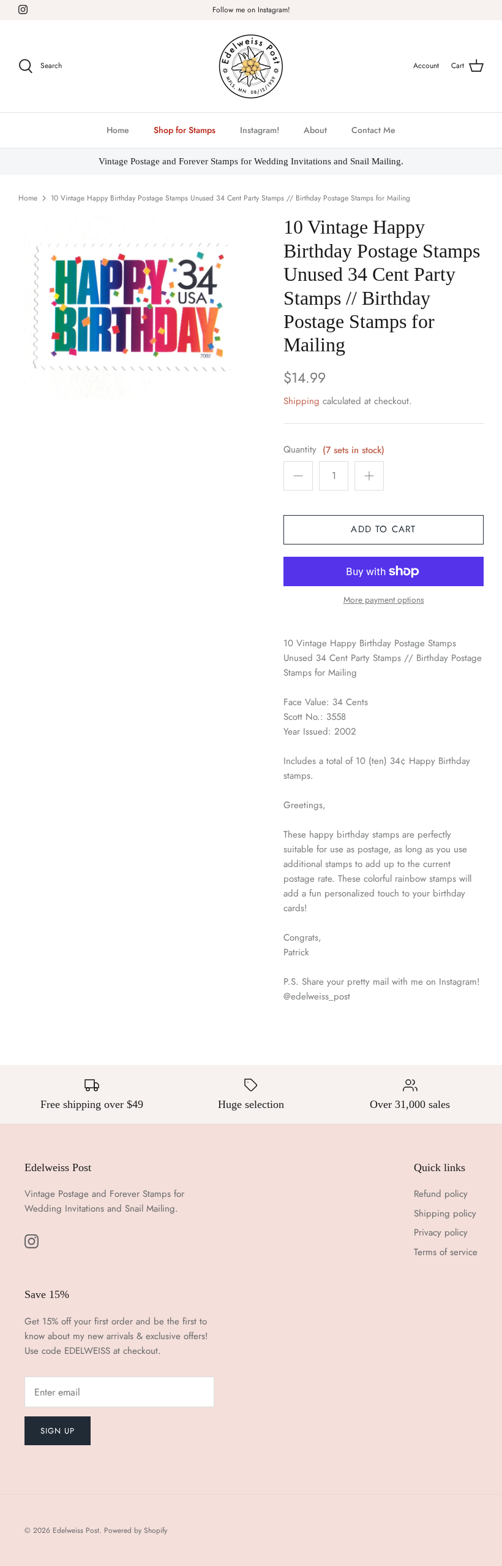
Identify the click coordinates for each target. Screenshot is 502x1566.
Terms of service (446, 1252)
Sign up (57, 1431)
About (315, 130)
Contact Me (373, 130)
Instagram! (259, 130)
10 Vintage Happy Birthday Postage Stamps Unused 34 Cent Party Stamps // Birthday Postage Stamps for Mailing (230, 198)
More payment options (383, 600)
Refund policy (441, 1194)
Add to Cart (383, 529)
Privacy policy (441, 1232)
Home (118, 130)
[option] (134, 306)
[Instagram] (23, 9)
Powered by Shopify (135, 1530)
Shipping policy (445, 1213)
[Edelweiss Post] (251, 66)
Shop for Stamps (184, 130)
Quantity (300, 449)
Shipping (301, 401)
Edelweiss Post (76, 1530)
